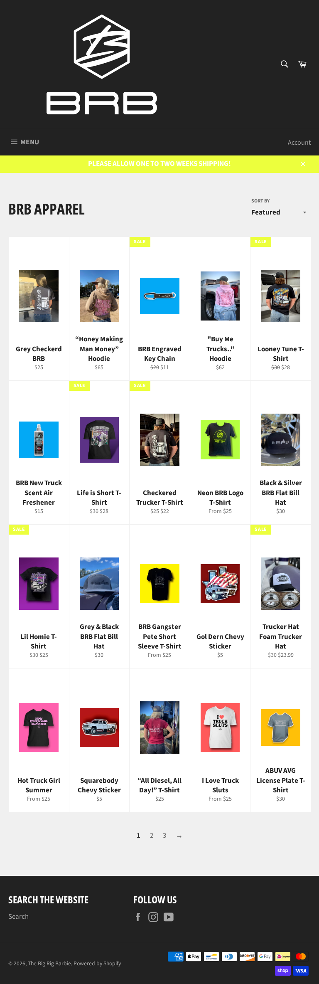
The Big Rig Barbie (49, 963)
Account (299, 142)
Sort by (260, 201)
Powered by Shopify (97, 963)
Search (18, 917)
